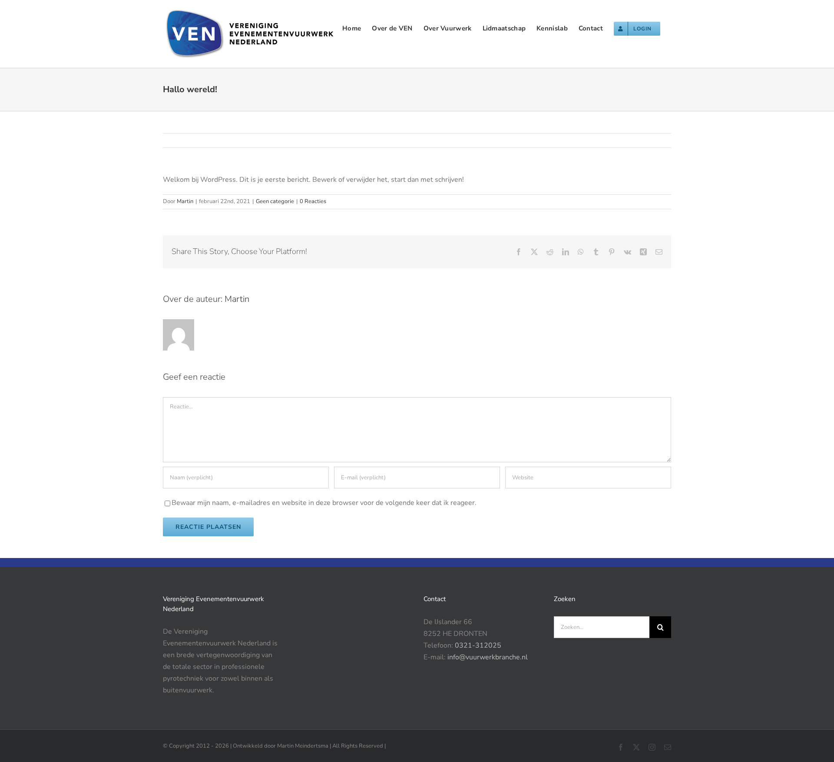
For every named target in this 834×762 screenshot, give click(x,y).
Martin (185, 201)
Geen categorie (275, 201)
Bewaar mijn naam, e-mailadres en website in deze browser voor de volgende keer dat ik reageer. (324, 503)
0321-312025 (478, 645)
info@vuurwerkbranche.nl (487, 657)
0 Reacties (313, 201)
